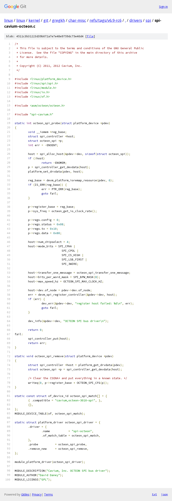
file (90, 36)
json (164, 494)
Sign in (163, 7)
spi (148, 20)
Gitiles (25, 494)
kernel (34, 20)
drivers (135, 20)
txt (154, 494)
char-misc (77, 20)
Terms (48, 494)
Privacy (37, 494)
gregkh (58, 20)
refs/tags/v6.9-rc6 (105, 20)
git (45, 20)
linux (8, 20)
